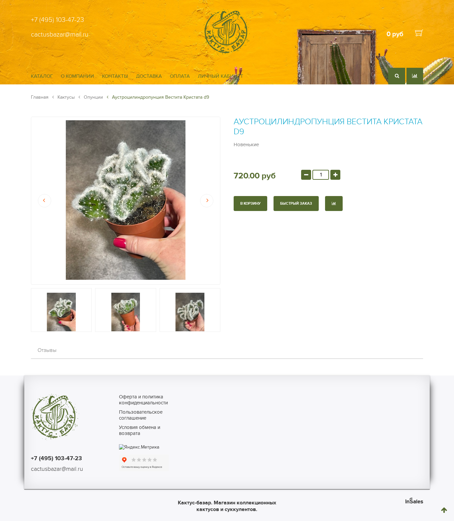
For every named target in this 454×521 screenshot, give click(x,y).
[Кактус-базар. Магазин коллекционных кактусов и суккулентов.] (227, 54)
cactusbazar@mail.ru (59, 35)
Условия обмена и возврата (139, 430)
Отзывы (47, 350)
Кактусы (65, 97)
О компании (77, 76)
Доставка (149, 76)
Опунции (92, 97)
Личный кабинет (220, 76)
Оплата (180, 76)
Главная (40, 97)
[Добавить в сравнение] (334, 203)
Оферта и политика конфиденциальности (143, 400)
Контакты (115, 76)
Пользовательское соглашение (141, 415)
